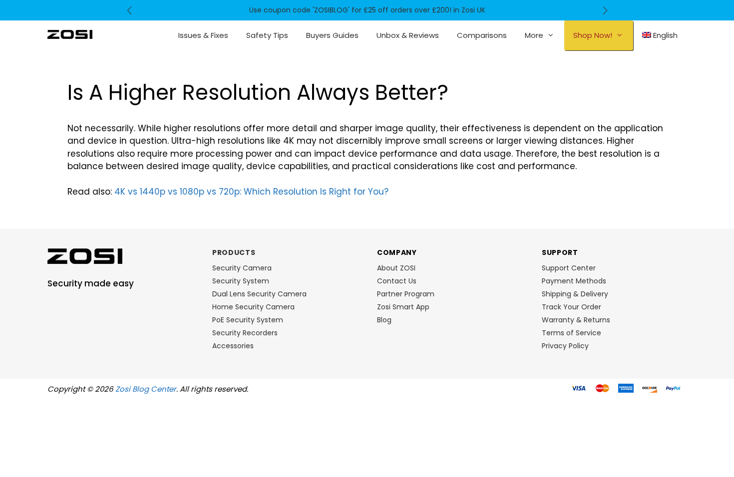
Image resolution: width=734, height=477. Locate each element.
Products (234, 252)
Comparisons (482, 35)
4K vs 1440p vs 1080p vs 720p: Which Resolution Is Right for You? (251, 192)
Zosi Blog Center (145, 389)
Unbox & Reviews (407, 35)
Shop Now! (592, 35)
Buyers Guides (332, 35)
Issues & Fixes (203, 35)
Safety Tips (267, 35)
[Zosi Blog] (69, 34)
